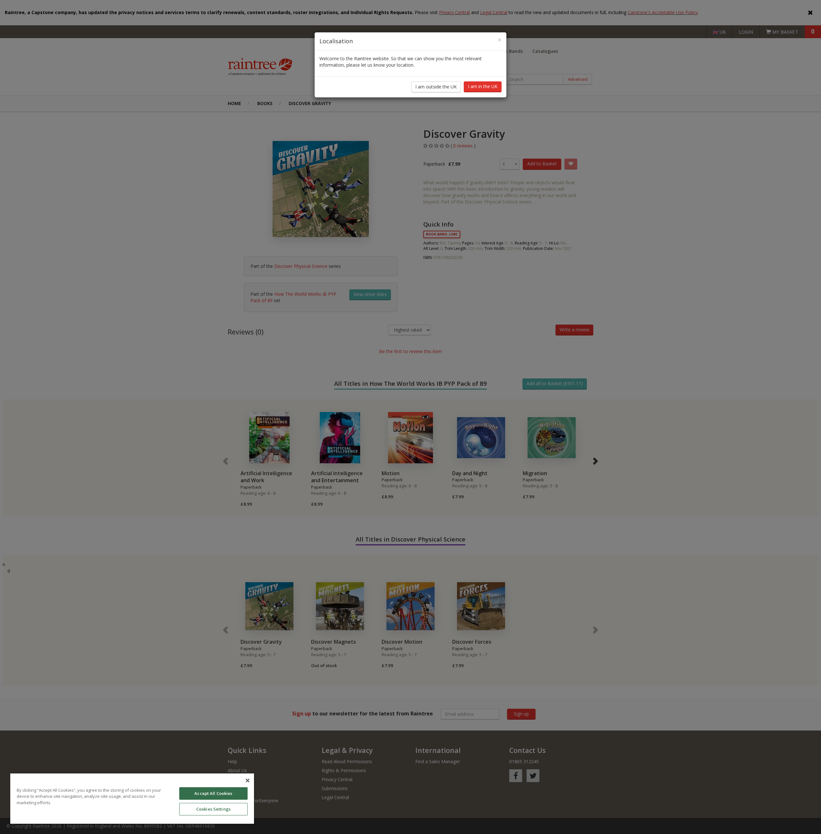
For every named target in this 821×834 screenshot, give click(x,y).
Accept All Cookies (213, 793)
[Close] (248, 780)
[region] (132, 798)
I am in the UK (482, 86)
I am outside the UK (436, 87)
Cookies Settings (213, 809)
